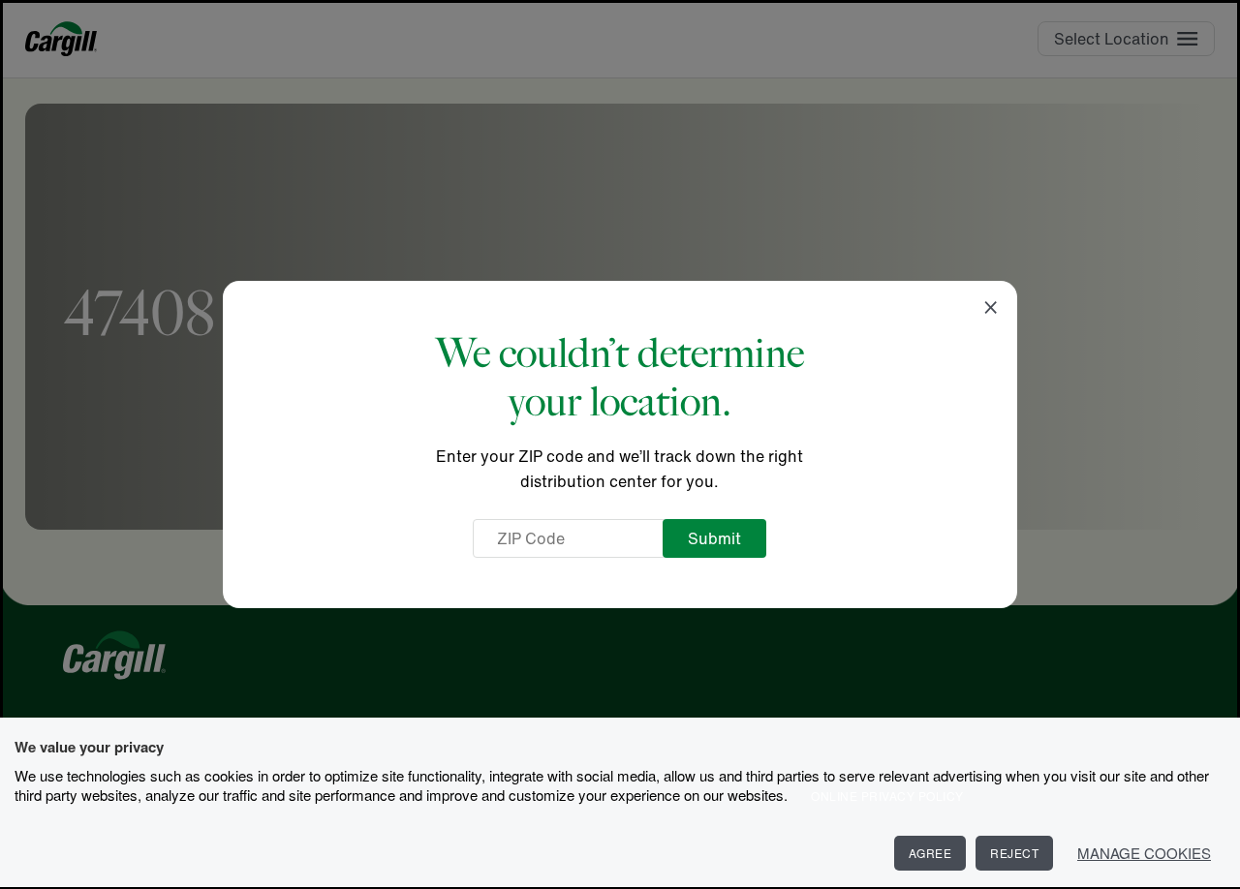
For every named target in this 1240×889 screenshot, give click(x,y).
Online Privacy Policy (887, 795)
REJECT (1014, 852)
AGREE (930, 852)
